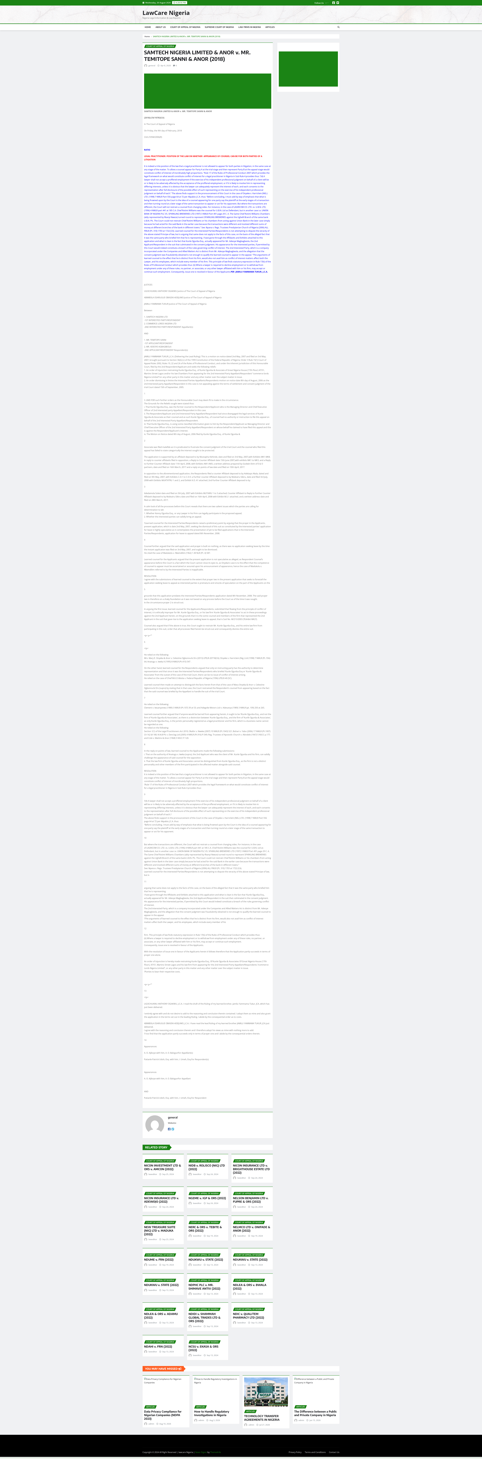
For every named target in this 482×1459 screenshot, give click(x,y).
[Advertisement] (208, 91)
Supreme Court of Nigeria (219, 27)
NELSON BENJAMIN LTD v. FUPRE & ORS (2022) (250, 1199)
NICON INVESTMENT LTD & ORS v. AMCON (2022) (162, 1167)
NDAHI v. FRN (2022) (158, 1346)
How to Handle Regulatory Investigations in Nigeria (211, 1413)
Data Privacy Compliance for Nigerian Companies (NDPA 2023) (163, 1415)
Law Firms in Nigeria (249, 27)
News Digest (201, 1452)
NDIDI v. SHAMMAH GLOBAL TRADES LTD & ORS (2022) (205, 1317)
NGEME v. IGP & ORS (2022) (207, 1198)
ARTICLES (270, 27)
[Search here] (339, 27)
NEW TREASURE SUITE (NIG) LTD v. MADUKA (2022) (159, 1230)
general (151, 65)
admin (151, 1423)
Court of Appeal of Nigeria (185, 27)
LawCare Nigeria (166, 13)
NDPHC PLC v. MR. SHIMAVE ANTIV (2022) (204, 1286)
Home (148, 27)
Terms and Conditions (315, 1452)
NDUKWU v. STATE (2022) (206, 1259)
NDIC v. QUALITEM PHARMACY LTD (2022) (248, 1315)
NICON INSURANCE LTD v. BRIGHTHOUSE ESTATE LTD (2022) (251, 1169)
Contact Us (334, 1452)
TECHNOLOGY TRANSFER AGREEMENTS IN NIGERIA (262, 1417)
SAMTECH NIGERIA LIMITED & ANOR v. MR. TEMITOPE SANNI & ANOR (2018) (186, 36)
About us (161, 27)
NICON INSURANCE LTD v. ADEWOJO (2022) (161, 1199)
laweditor (152, 1174)
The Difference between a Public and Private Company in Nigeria (315, 1413)
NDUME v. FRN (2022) (158, 1259)
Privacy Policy (295, 1452)
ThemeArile (215, 1452)
